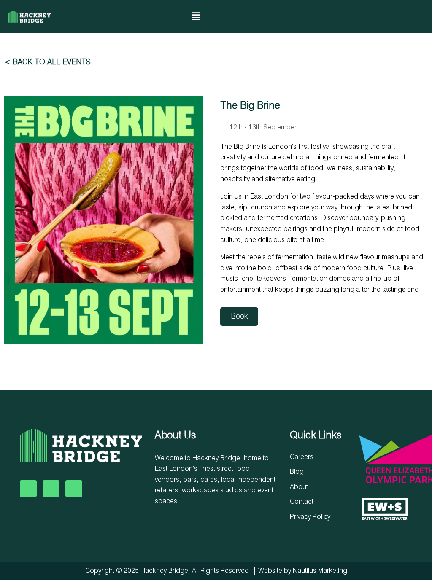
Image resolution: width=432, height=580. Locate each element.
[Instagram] (367, 16)
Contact (301, 502)
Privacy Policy (310, 517)
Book (239, 316)
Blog (297, 472)
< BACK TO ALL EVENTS (47, 62)
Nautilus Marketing (320, 571)
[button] (196, 16)
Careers (301, 457)
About (299, 487)
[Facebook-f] (349, 16)
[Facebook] (28, 488)
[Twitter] (51, 488)
